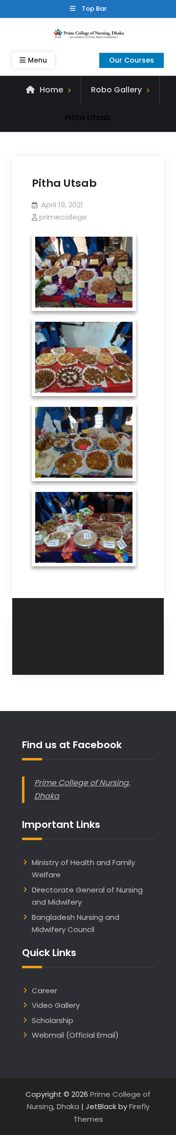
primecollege (63, 217)
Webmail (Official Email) (75, 1035)
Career (44, 990)
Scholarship (52, 1020)
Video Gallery (56, 1005)
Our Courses (131, 60)
